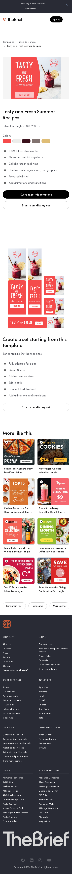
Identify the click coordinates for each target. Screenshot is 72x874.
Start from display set (36, 205)
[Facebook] (23, 860)
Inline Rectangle (27, 41)
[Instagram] (40, 860)
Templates (8, 41)
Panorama (37, 605)
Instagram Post (14, 605)
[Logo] (7, 624)
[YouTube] (49, 860)
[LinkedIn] (31, 860)
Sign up (56, 19)
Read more (31, 8)
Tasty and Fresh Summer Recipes (24, 45)
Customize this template (36, 194)
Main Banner (60, 605)
